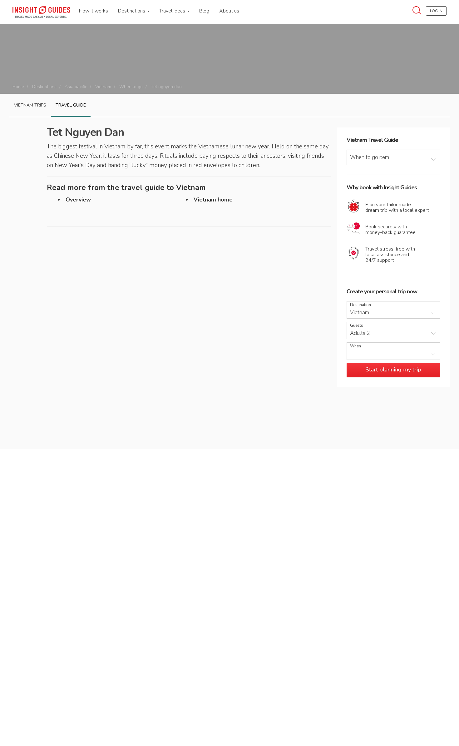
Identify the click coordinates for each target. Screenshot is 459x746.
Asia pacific (76, 87)
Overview (78, 199)
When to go (131, 87)
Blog (204, 10)
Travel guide (71, 105)
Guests (356, 326)
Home (18, 87)
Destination (360, 305)
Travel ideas (172, 10)
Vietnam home (213, 199)
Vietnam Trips (30, 105)
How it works (93, 10)
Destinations (132, 10)
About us (229, 10)
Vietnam (103, 87)
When (355, 346)
